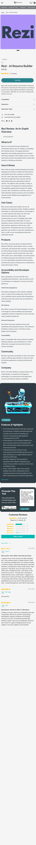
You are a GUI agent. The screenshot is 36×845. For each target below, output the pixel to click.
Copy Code (24, 509)
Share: (3, 120)
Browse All (4, 7)
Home (2, 12)
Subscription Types (6, 109)
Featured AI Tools (13, 7)
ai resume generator (8, 136)
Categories (23, 7)
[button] (5, 73)
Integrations (4, 104)
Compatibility (5, 99)
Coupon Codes (31, 7)
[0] (33, 3)
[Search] (30, 3)
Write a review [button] (18, 536)
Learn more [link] (4, 479)
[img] (5, 548)
